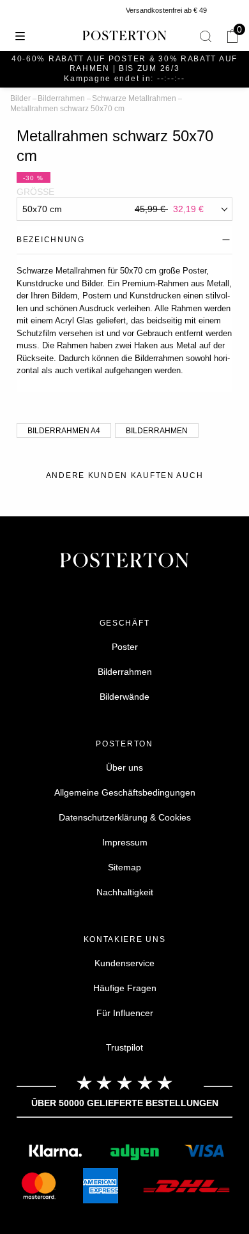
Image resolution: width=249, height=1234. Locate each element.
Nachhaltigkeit (124, 892)
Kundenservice (124, 963)
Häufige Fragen (124, 988)
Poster (125, 647)
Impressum (124, 842)
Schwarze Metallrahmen (134, 98)
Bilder (20, 98)
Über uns (124, 767)
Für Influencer (124, 1013)
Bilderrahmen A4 (63, 430)
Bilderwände (124, 696)
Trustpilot (124, 1047)
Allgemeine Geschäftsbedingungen (124, 792)
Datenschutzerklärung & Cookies (125, 817)
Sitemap (124, 867)
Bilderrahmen (61, 98)
